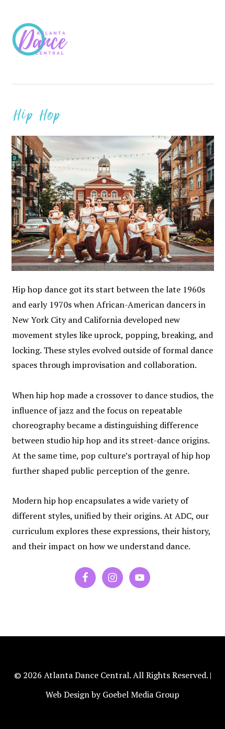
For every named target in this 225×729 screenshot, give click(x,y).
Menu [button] (202, 22)
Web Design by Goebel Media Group (112, 695)
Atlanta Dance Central (43, 41)
